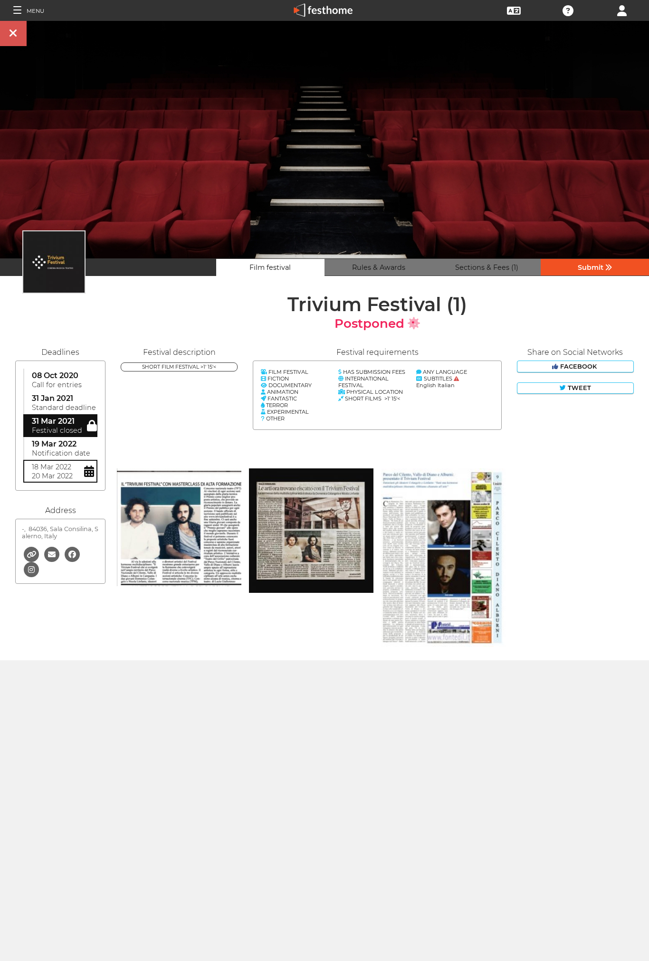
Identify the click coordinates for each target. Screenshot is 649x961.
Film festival (270, 267)
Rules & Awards (378, 267)
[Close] (13, 33)
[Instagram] (31, 568)
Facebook (578, 366)
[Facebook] (72, 553)
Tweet (578, 387)
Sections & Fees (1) (486, 267)
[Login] (622, 9)
